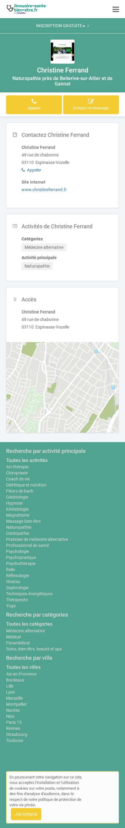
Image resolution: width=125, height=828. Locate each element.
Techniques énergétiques (29, 593)
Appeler (34, 170)
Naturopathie (18, 527)
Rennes (13, 728)
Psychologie (17, 551)
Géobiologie (17, 497)
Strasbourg (16, 734)
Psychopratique (21, 557)
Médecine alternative (25, 630)
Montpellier (16, 704)
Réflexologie (17, 575)
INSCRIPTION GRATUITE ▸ (60, 25)
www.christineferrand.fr (44, 189)
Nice (10, 716)
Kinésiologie (17, 509)
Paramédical (18, 642)
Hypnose (14, 503)
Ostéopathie (17, 533)
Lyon (10, 692)
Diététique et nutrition (26, 485)
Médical (13, 636)
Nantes (13, 710)
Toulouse (14, 740)
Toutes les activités (27, 460)
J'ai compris (26, 814)
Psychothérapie (20, 563)
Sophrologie (17, 587)
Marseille (14, 698)
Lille (9, 686)
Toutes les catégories (29, 624)
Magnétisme (17, 515)
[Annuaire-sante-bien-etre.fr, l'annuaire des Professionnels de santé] (26, 9)
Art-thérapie (17, 466)
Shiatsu (13, 581)
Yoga (11, 605)
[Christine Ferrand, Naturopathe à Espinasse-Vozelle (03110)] (62, 51)
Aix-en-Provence (21, 674)
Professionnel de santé (27, 545)
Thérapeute (17, 599)
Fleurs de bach (19, 491)
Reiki (10, 569)
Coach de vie (18, 479)
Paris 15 (14, 722)
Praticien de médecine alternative (37, 539)
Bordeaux (15, 680)
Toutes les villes (23, 667)
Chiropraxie (17, 472)
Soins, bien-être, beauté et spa (34, 649)
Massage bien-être (23, 521)
